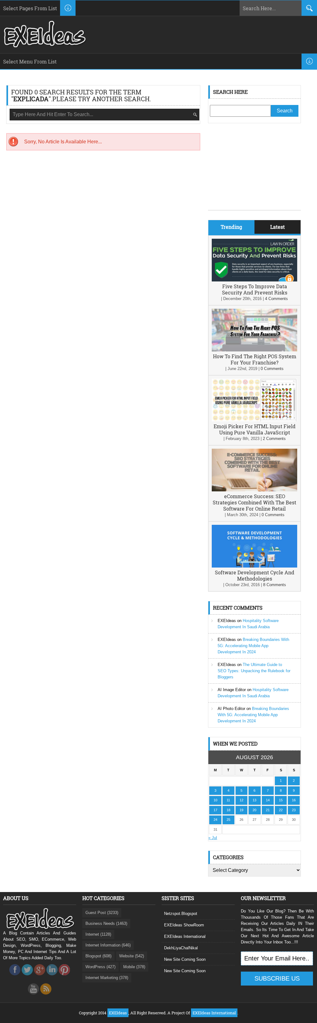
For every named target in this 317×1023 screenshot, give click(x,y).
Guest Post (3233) (101, 912)
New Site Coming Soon (185, 959)
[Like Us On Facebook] (15, 977)
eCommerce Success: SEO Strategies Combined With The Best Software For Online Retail (254, 502)
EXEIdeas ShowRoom (184, 925)
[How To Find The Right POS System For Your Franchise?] (254, 350)
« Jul (212, 837)
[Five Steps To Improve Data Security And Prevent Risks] (254, 280)
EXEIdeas (227, 620)
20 (254, 810)
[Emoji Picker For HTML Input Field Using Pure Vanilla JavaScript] (254, 420)
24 (215, 819)
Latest (277, 227)
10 (215, 800)
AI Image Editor (232, 689)
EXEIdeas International (185, 936)
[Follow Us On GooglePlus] (39, 977)
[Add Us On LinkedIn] (52, 977)
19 (241, 810)
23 (294, 810)
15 (281, 800)
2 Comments (274, 438)
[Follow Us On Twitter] (27, 977)
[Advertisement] (254, 171)
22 (281, 810)
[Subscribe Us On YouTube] (33, 996)
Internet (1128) (98, 934)
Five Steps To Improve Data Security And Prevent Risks (254, 289)
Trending (231, 227)
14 (268, 800)
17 (215, 810)
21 (268, 810)
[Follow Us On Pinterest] (64, 977)
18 (228, 810)
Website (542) (131, 956)
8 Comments (274, 584)
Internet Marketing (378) (106, 977)
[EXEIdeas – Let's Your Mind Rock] (44, 46)
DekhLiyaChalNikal (181, 948)
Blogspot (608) (98, 956)
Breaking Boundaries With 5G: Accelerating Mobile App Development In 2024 (253, 645)
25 (228, 819)
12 (241, 800)
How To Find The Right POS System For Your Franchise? (254, 359)
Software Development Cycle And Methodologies (254, 575)
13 (254, 800)
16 (294, 800)
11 (228, 800)
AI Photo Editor (231, 708)
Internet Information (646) (108, 945)
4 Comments (276, 298)
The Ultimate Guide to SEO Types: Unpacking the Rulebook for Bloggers (254, 670)
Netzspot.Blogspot (180, 913)
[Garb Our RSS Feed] (46, 996)
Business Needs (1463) (106, 923)
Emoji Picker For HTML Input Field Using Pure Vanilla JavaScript (255, 429)
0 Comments (272, 368)
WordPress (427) (100, 966)
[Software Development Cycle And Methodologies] (254, 566)
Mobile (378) (134, 966)
